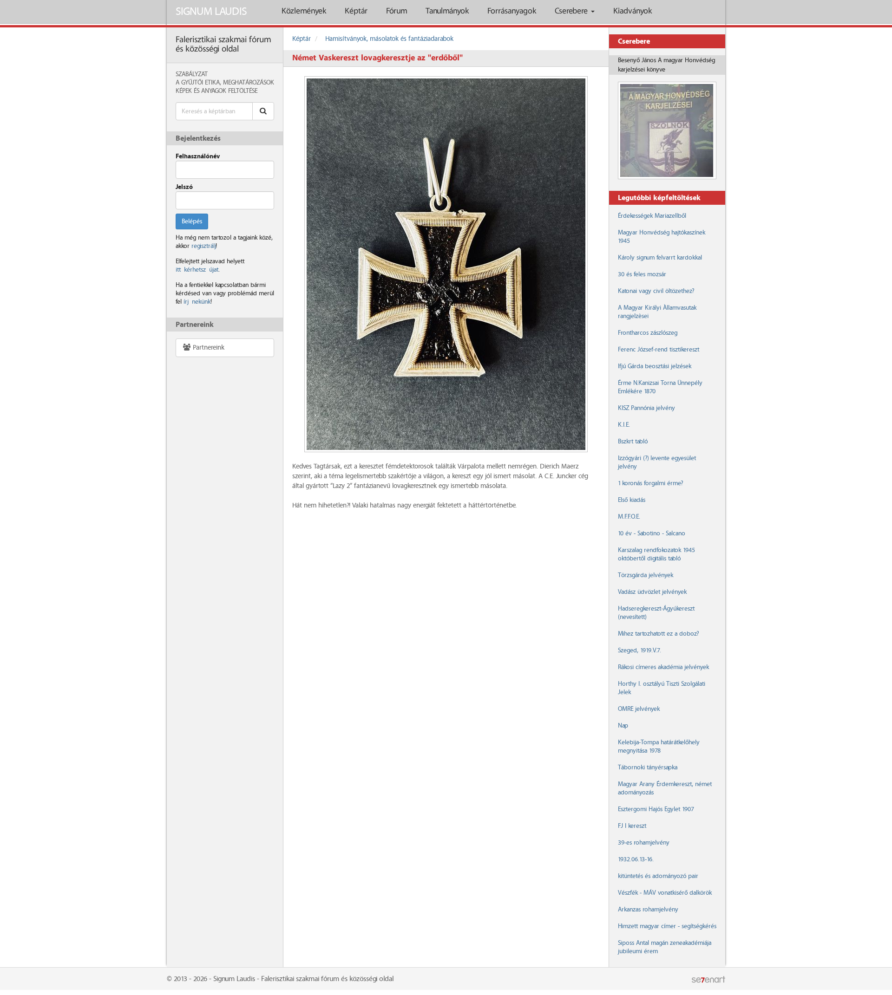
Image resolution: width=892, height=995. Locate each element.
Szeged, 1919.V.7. (639, 650)
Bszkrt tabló (633, 441)
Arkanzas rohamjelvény (648, 909)
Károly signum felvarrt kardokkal (660, 257)
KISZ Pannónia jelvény (646, 408)
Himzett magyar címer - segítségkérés (667, 926)
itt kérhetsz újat (197, 269)
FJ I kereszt (632, 826)
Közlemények (304, 11)
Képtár (356, 11)
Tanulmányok (447, 11)
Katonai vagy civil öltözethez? (656, 291)
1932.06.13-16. (636, 859)
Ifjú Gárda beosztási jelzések (654, 366)
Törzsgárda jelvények (645, 575)
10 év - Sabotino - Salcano (651, 533)
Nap (623, 725)
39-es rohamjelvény (643, 842)
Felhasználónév (198, 156)
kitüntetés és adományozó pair (658, 876)
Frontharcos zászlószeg (647, 333)
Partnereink (207, 347)
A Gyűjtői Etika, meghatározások (225, 82)
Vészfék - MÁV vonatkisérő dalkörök (665, 893)
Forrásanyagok (511, 11)
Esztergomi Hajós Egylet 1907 (656, 809)
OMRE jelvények (639, 709)
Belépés (192, 221)
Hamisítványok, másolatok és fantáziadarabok (389, 39)
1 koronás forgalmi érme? (650, 483)
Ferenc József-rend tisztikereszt (658, 349)
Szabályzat (192, 74)
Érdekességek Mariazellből (652, 216)
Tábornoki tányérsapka (647, 767)
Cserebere (572, 11)
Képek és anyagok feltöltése (216, 91)
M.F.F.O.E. (629, 516)
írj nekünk (197, 302)
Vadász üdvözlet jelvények (652, 592)
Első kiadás (631, 500)
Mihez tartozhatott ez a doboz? (658, 633)
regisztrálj (203, 246)
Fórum (396, 11)
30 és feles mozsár (642, 274)
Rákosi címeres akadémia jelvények (663, 667)
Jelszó (184, 187)
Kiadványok (632, 11)
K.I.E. (624, 425)
